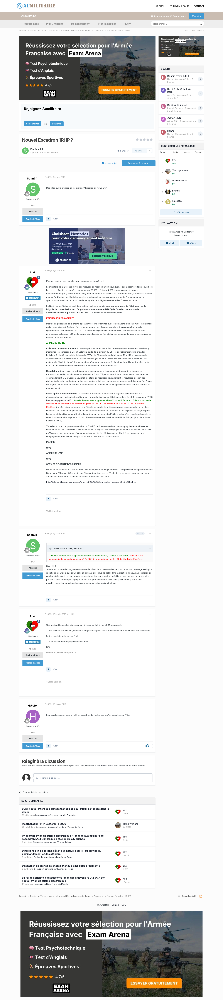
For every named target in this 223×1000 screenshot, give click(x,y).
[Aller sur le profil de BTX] (33, 283)
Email (171, 243)
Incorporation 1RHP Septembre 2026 (44, 823)
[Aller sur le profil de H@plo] (33, 716)
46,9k (33, 305)
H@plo (32, 705)
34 (34, 205)
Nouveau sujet (109, 163)
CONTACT (199, 6)
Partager (123, 151)
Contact (115, 904)
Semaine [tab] (164, 152)
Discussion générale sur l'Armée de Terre (53, 869)
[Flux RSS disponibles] (201, 896)
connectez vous (105, 765)
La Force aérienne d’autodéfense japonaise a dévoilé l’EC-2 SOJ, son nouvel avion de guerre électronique (63, 879)
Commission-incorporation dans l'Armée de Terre (59, 827)
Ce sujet (189, 23)
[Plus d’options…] (150, 177)
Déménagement (80, 23)
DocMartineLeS (180, 180)
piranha (176, 190)
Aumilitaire (28, 16)
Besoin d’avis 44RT (178, 76)
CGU (124, 904)
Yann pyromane (130, 823)
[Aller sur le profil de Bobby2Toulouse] (163, 106)
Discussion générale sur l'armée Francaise (55, 815)
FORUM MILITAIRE (179, 6)
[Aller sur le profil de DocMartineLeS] (168, 181)
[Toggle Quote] (50, 548)
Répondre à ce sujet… (49, 778)
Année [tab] (187, 152)
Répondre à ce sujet (138, 163)
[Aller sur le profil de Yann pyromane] (118, 825)
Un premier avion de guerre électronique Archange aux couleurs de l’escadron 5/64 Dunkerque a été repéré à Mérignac (63, 837)
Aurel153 (171, 95)
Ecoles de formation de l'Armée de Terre (53, 857)
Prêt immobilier (107, 23)
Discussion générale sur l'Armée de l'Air (52, 842)
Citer (55, 219)
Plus (126, 23)
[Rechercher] (200, 23)
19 (34, 732)
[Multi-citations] (48, 219)
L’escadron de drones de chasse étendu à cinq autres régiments (61, 865)
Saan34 (39, 149)
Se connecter (32, 123)
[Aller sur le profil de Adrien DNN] (163, 119)
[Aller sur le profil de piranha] (168, 191)
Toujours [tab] (198, 152)
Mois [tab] (175, 152)
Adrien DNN (174, 117)
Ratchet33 (177, 201)
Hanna (170, 79)
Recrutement (31, 23)
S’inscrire (196, 16)
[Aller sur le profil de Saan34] (25, 150)
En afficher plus (181, 212)
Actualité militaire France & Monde (51, 884)
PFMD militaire (55, 23)
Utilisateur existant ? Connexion (168, 16)
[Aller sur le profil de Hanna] (163, 77)
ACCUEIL (160, 6)
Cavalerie (54, 152)
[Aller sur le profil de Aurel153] (163, 90)
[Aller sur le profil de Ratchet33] (168, 201)
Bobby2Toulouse (177, 105)
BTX (32, 271)
